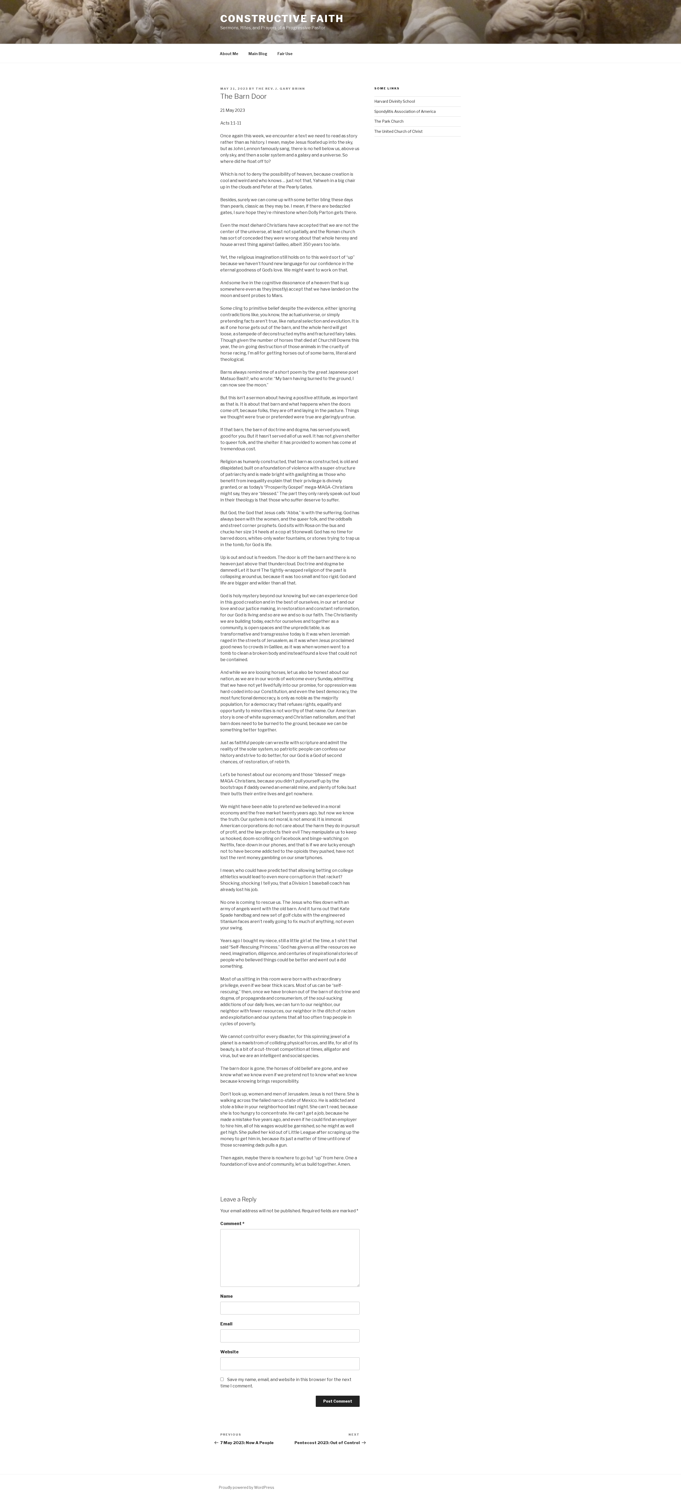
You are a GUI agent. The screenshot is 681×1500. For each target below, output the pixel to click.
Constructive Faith (282, 18)
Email (226, 1323)
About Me (229, 53)
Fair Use (285, 53)
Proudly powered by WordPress (246, 1487)
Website (229, 1351)
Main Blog (257, 53)
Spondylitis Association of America (405, 111)
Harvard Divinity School (394, 101)
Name (226, 1296)
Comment (232, 1223)
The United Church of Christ (398, 131)
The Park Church (389, 121)
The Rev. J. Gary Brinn (280, 88)
